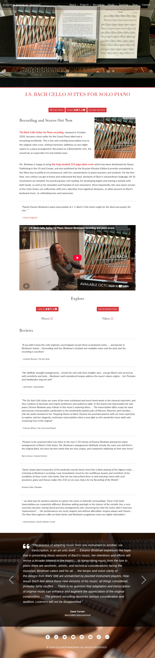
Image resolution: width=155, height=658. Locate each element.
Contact (146, 5)
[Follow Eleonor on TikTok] (99, 638)
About (72, 5)
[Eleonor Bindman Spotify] (82, 638)
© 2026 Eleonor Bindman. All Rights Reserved (76, 647)
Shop (135, 5)
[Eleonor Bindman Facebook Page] (47, 638)
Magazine (30, 218)
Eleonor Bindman (15, 5)
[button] (51, 318)
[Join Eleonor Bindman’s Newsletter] (107, 638)
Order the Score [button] (98, 110)
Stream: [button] (70, 110)
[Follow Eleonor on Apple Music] (90, 638)
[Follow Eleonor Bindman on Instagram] (56, 638)
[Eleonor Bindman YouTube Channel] (73, 638)
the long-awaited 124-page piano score (73, 164)
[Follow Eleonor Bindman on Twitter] (64, 638)
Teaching (123, 5)
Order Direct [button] (57, 110)
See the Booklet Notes (107, 309)
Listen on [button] (42, 309)
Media (111, 5)
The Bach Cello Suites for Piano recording (41, 132)
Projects (84, 5)
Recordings (99, 5)
